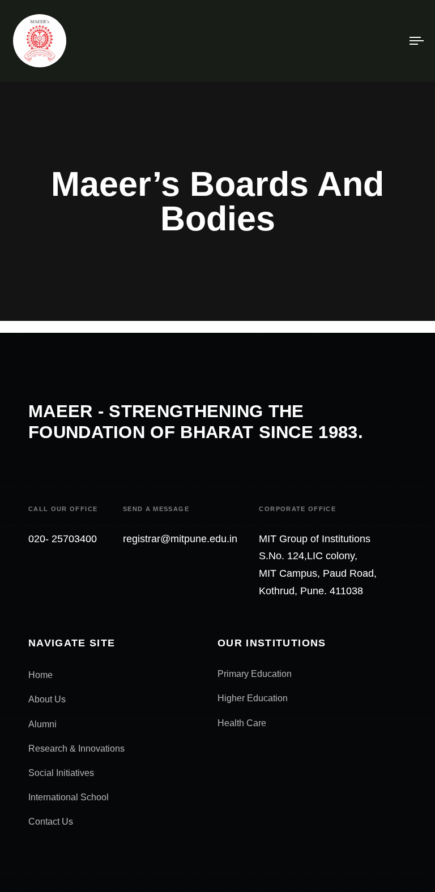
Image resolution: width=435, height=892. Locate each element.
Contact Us (50, 821)
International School (68, 797)
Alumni (42, 724)
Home (40, 675)
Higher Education (253, 698)
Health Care (242, 723)
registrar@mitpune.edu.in (180, 538)
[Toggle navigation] (355, 41)
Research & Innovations (76, 748)
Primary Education (255, 674)
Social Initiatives (61, 773)
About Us (47, 699)
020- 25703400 (62, 538)
